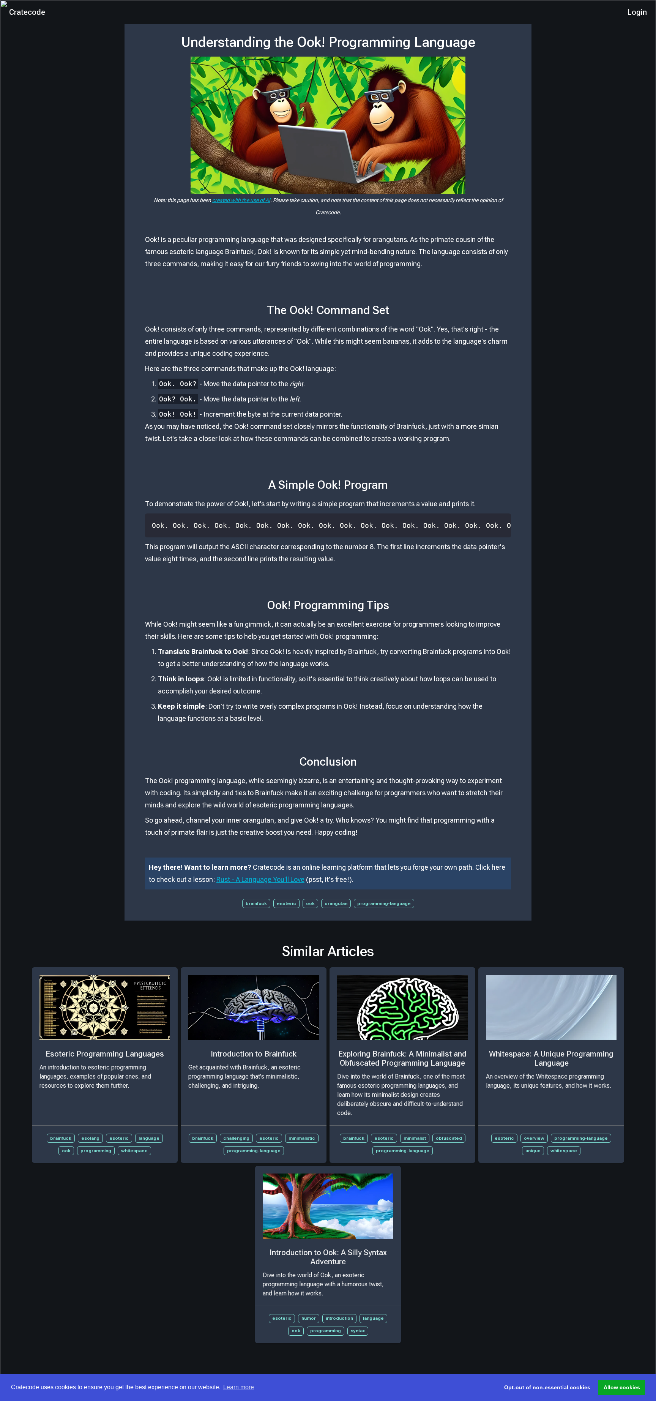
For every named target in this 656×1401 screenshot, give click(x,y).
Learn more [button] (238, 1387)
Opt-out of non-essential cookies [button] (547, 1387)
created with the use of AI (241, 200)
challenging (236, 1138)
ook (310, 903)
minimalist (415, 1138)
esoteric (286, 903)
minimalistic (302, 1138)
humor (308, 1318)
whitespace (134, 1150)
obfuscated (449, 1138)
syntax (358, 1330)
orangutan (336, 903)
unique (533, 1150)
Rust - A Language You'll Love (260, 879)
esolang (90, 1138)
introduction (339, 1318)
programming (95, 1150)
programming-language (384, 903)
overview (534, 1138)
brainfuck (256, 903)
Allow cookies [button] (622, 1387)
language (149, 1138)
